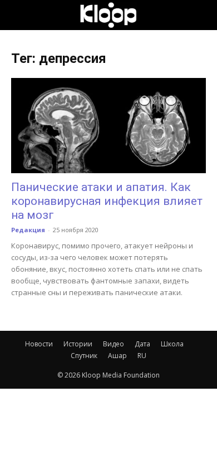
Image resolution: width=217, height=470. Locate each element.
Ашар (117, 355)
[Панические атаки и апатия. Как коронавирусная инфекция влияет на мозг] (108, 125)
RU (141, 355)
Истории (77, 344)
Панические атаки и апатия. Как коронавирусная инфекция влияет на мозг (107, 201)
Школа (172, 344)
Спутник (84, 355)
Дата (142, 344)
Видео (113, 344)
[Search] (201, 15)
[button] (19, 15)
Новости (39, 344)
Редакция (28, 230)
